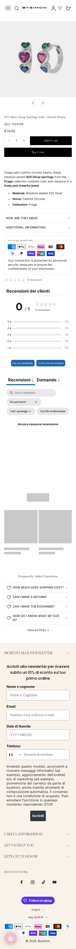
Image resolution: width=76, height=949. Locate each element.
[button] (51, 140)
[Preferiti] (60, 8)
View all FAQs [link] (36, 630)
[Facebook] (21, 882)
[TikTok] (43, 882)
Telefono (13, 746)
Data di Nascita (19, 726)
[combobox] (14, 755)
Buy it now (38, 152)
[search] (16, 8)
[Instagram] (32, 882)
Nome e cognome (21, 686)
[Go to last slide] (33, 103)
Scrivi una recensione (51, 363)
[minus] (8, 140)
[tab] (48, 380)
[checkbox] (53, 411)
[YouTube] (54, 882)
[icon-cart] (67, 8)
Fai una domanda (23, 363)
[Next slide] (42, 103)
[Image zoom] (38, 59)
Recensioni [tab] (20, 379)
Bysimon (44, 941)
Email (11, 706)
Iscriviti (38, 816)
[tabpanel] (38, 429)
